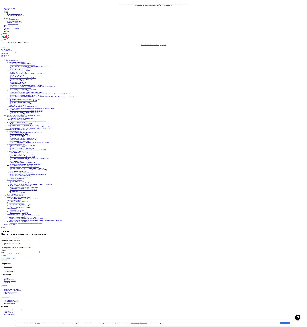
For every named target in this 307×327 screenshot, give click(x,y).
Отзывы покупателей (10, 281)
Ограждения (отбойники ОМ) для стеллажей (22, 162)
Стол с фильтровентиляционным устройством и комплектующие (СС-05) (30, 128)
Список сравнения (9, 271)
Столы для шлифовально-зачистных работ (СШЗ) (23, 139)
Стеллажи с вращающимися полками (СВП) (22, 154)
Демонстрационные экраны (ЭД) (19, 69)
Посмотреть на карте (9, 314)
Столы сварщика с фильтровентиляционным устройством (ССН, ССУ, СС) (30, 66)
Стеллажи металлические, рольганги (17, 151)
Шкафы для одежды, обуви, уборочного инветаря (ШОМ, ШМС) (28, 174)
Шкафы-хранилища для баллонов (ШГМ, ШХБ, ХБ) (24, 167)
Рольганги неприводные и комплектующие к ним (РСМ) (25, 164)
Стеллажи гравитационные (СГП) (19, 159)
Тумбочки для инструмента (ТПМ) (19, 188)
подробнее (37, 323)
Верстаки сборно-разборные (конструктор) (22, 148)
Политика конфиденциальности (9, 322)
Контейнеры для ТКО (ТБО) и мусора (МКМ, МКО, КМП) (26, 223)
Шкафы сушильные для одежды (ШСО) (21, 175)
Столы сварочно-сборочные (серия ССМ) (18, 70)
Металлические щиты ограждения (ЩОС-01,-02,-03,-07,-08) (26, 111)
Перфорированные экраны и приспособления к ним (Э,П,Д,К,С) (28, 149)
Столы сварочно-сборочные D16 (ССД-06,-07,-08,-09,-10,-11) (26, 92)
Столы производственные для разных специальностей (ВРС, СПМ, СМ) (30, 142)
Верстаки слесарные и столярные (16, 144)
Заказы (6, 270)
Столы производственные (14, 131)
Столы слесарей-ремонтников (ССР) (20, 135)
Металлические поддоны (14, 211)
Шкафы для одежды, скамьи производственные (20, 172)
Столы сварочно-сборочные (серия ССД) (18, 91)
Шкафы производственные (14, 180)
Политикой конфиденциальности (139, 323)
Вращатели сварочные (13, 98)
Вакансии (6, 29)
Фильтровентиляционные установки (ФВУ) (22, 118)
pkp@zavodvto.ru (167, 5)
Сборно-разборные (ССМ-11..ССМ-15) (20, 88)
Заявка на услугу (8, 293)
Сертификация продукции (14, 21)
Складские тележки (12, 191)
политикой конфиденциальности (8, 258)
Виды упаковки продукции (14, 14)
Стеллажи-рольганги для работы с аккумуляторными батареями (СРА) (29, 158)
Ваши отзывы (7, 25)
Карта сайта (7, 282)
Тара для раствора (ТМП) (17, 210)
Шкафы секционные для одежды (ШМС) (21, 177)
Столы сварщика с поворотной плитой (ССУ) (22, 65)
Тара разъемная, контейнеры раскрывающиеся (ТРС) (24, 215)
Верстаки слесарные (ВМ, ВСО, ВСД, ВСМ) (22, 145)
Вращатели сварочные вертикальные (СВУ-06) (23, 102)
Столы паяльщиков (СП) (17, 136)
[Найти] (16, 52)
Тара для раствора (12, 208)
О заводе (6, 9)
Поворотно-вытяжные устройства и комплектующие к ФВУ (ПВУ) (28, 121)
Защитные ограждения (13, 109)
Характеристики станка (13, 16)
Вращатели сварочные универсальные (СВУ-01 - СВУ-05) (26, 99)
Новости (6, 11)
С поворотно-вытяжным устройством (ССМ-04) (23, 78)
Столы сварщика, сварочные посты (16, 62)
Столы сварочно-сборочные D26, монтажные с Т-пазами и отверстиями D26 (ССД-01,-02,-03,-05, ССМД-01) (40, 93)
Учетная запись (8, 267)
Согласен (285, 323)
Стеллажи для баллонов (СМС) (18, 171)
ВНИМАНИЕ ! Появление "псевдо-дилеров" (153, 45)
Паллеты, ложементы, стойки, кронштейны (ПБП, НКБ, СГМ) (27, 168)
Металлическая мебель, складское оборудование (17, 129)
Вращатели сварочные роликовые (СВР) (21, 103)
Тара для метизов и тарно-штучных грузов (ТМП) (23, 198)
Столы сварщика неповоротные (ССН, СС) (22, 63)
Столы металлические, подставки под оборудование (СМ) (26, 132)
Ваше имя (3, 250)
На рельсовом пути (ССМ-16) (18, 82)
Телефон (3, 252)
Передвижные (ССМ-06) (17, 75)
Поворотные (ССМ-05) (16, 76)
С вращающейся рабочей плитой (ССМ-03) (22, 79)
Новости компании (9, 279)
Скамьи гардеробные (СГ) (17, 178)
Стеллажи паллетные (16, 161)
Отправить (3, 260)
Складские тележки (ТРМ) (17, 193)
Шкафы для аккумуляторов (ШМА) (20, 182)
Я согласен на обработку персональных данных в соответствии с (16, 257)
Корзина (3, 56)
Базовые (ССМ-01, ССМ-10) (18, 72)
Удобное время (5, 253)
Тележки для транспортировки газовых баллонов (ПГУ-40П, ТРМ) (28, 170)
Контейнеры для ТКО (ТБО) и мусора (17, 221)
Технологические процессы (14, 22)
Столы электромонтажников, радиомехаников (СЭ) (24, 138)
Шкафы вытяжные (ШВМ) (17, 181)
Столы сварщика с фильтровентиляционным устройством (23, 125)
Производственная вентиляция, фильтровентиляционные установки (22, 115)
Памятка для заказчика (13, 19)
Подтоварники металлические (15, 203)
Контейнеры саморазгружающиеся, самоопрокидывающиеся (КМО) (28, 218)
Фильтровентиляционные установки (17, 116)
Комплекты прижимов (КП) (18, 105)
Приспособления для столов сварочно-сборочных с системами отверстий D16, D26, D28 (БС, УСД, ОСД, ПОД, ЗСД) (42, 96)
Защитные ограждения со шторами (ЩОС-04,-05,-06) (24, 112)
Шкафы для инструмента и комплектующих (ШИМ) (24, 187)
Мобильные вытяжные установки (16, 122)
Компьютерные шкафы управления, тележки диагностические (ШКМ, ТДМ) (31, 184)
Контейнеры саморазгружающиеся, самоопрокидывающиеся (23, 217)
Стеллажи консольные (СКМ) (18, 155)
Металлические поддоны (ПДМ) (19, 213)
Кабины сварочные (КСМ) (17, 114)
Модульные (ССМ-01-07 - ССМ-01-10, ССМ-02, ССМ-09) (26, 73)
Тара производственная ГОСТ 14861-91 (18, 205)
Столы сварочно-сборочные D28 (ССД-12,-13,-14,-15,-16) (25, 95)
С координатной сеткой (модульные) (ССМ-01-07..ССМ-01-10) (27, 85)
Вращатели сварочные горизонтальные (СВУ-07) (23, 101)
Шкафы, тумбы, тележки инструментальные (19, 185)
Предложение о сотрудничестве (15, 15)
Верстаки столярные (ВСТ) (17, 147)
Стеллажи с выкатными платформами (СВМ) (22, 157)
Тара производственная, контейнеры (14, 195)
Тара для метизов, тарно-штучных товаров (18, 197)
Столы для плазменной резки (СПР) (20, 141)
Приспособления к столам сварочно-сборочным (23, 89)
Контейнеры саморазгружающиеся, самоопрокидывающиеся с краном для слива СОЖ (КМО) (36, 220)
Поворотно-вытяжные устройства (16, 119)
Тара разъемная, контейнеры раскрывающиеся (19, 214)
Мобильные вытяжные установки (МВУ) (21, 124)
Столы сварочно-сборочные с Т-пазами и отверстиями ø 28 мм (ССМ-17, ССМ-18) (32, 86)
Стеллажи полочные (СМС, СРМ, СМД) (21, 152)
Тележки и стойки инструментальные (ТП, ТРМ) (23, 190)
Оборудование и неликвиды (11, 28)
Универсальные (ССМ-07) (17, 80)
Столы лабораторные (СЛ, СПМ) (19, 134)
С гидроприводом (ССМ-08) (18, 83)
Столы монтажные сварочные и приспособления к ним (22, 106)
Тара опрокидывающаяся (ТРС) (19, 201)
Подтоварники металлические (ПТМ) (20, 204)
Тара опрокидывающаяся (14, 200)
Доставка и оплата (9, 27)
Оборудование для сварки (11, 60)
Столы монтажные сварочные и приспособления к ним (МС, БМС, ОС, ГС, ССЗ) (32, 108)
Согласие (3, 255)
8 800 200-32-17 (5, 47)
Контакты (6, 31)
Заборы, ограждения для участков (16, 194)
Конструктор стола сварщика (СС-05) (20, 68)
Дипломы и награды (12, 24)
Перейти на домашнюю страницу (13, 243)
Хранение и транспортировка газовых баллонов (20, 165)
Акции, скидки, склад (10, 8)
